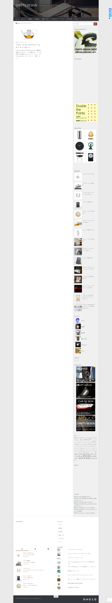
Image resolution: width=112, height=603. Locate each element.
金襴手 (75, 458)
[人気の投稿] (35, 549)
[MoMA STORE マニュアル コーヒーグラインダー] (90, 151)
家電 (87, 454)
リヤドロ (24, 560)
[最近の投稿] (22, 549)
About (76, 19)
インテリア (85, 440)
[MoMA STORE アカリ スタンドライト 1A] (90, 139)
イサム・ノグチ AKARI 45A (30, 585)
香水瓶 (93, 458)
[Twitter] (110, 12)
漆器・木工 (45, 19)
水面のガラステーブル (73, 570)
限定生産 (82, 458)
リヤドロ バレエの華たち (29, 562)
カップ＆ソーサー (91, 444)
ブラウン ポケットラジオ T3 (75, 549)
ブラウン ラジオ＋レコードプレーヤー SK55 (79, 553)
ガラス (23, 19)
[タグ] (48, 549)
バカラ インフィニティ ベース (75, 557)
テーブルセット (82, 448)
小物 (90, 454)
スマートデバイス (86, 446)
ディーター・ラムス (90, 448)
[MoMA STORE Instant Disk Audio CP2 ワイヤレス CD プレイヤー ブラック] (90, 162)
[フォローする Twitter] (87, 599)
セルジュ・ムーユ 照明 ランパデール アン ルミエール (81, 579)
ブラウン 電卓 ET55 (28, 577)
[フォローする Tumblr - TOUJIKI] (95, 599)
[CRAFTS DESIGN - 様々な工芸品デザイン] (85, 430)
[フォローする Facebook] (84, 599)
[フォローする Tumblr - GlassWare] (93, 599)
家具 (84, 454)
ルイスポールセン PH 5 (29, 554)
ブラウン (24, 576)
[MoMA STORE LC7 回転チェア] (79, 162)
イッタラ (24, 568)
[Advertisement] (85, 69)
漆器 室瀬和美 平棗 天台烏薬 (75, 583)
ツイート (76, 360)
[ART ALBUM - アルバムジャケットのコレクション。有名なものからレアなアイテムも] (85, 398)
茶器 (92, 456)
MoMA (76, 438)
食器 (88, 458)
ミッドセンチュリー (83, 452)
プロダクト (55, 19)
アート (63, 19)
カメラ (75, 446)
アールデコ (88, 438)
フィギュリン (82, 450)
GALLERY (69, 19)
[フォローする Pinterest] (90, 599)
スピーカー (79, 446)
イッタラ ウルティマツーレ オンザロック (33, 570)
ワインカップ (92, 452)
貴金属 (37, 19)
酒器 (95, 456)
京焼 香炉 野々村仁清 (73, 587)
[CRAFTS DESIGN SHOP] (85, 53)
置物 (85, 456)
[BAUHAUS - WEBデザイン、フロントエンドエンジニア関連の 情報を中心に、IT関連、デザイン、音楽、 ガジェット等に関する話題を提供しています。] (85, 381)
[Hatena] (110, 15)
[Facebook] (110, 9)
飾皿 (91, 458)
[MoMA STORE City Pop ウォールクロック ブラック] (79, 151)
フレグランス (89, 450)
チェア (93, 446)
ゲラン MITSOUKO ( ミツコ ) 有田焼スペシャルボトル (81, 566)
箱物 (81, 456)
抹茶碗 (93, 454)
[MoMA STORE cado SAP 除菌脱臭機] (79, 139)
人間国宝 (80, 454)
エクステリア (89, 442)
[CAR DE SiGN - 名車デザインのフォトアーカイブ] (85, 414)
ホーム (17, 19)
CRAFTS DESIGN (26, 5)
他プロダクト (31, 553)
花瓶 (89, 456)
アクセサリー (81, 438)
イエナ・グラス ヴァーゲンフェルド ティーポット (80, 575)
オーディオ (81, 444)
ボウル (94, 450)
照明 (77, 456)
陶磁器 (30, 19)
